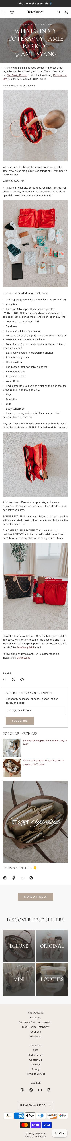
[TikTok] (31, 878)
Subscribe (20, 720)
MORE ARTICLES (35, 896)
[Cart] (66, 12)
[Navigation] (4, 12)
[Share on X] (13, 679)
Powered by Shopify (35, 1136)
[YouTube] (22, 878)
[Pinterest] (14, 878)
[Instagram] (5, 878)
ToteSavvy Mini (25, 647)
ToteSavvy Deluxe (17, 75)
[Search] (58, 12)
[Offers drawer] (12, 12)
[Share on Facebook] (5, 679)
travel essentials (37, 3)
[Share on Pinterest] (22, 679)
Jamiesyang (23, 657)
